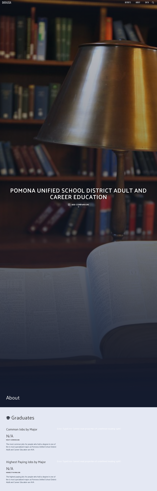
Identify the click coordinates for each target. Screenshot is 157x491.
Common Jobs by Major (21, 429)
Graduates (22, 417)
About (138, 2)
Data (147, 2)
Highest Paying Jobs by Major (26, 462)
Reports (128, 2)
